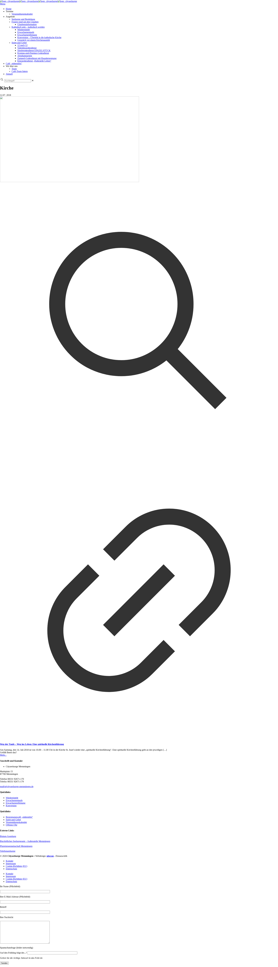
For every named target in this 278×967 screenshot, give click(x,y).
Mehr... (3, 755)
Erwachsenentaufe (14, 800)
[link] (33, 80)
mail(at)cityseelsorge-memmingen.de (16, 786)
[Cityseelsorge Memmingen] (38, 1)
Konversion (11, 805)
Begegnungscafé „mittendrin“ (19, 817)
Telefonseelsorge (7, 851)
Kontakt (9, 861)
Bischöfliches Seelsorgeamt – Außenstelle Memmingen (25, 841)
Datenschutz (11, 869)
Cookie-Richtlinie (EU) (16, 866)
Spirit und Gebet (13, 819)
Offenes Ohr (11, 825)
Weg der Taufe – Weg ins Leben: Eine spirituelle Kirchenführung (32, 744)
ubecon (50, 856)
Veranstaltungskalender (16, 822)
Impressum (11, 863)
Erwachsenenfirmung (15, 803)
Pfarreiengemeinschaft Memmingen (16, 846)
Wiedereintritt (12, 798)
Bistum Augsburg (8, 836)
